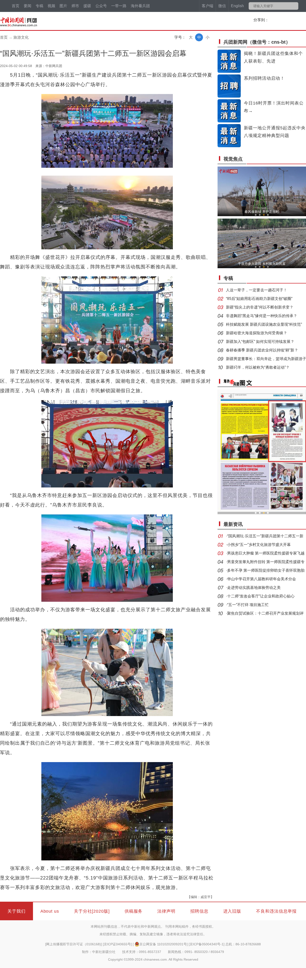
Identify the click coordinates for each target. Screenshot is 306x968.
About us (49, 911)
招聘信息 (199, 911)
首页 (15, 6)
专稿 (39, 6)
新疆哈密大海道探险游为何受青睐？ (256, 333)
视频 (51, 6)
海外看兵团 (140, 6)
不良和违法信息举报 (276, 911)
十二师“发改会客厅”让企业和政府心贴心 (261, 596)
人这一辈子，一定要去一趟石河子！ (256, 290)
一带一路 (118, 6)
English (237, 6)
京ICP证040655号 (117, 944)
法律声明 (166, 911)
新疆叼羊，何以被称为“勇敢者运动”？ (258, 367)
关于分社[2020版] (92, 911)
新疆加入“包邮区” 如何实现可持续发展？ (260, 342)
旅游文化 (21, 37)
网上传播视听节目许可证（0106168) (73, 944)
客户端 (207, 6)
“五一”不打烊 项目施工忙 (248, 605)
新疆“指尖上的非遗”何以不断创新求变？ (259, 307)
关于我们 (16, 911)
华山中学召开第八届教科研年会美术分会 (261, 579)
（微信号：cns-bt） (257, 42)
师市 (75, 6)
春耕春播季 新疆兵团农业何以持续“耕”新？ (262, 350)
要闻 (27, 6)
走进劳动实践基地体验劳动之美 (254, 588)
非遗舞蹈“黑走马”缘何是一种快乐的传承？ (261, 316)
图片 (63, 6)
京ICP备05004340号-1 (207, 944)
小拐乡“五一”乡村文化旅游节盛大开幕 (259, 545)
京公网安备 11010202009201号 (163, 944)
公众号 (101, 6)
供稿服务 (134, 911)
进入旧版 (232, 911)
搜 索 (294, 6)
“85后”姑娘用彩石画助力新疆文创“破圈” (259, 299)
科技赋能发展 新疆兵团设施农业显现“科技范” (264, 324)
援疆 (87, 6)
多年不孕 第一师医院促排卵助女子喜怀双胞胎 (266, 570)
